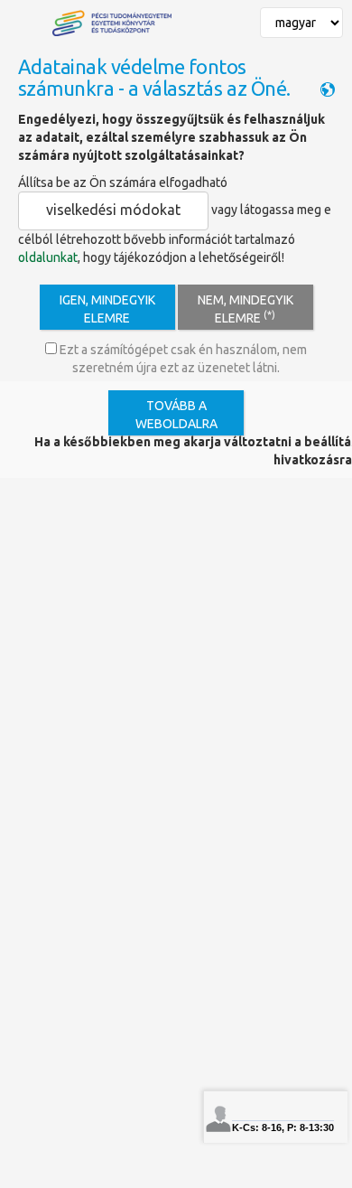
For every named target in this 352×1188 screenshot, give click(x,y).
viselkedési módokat (113, 209)
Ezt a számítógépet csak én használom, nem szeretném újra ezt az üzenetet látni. (182, 358)
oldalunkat (48, 257)
